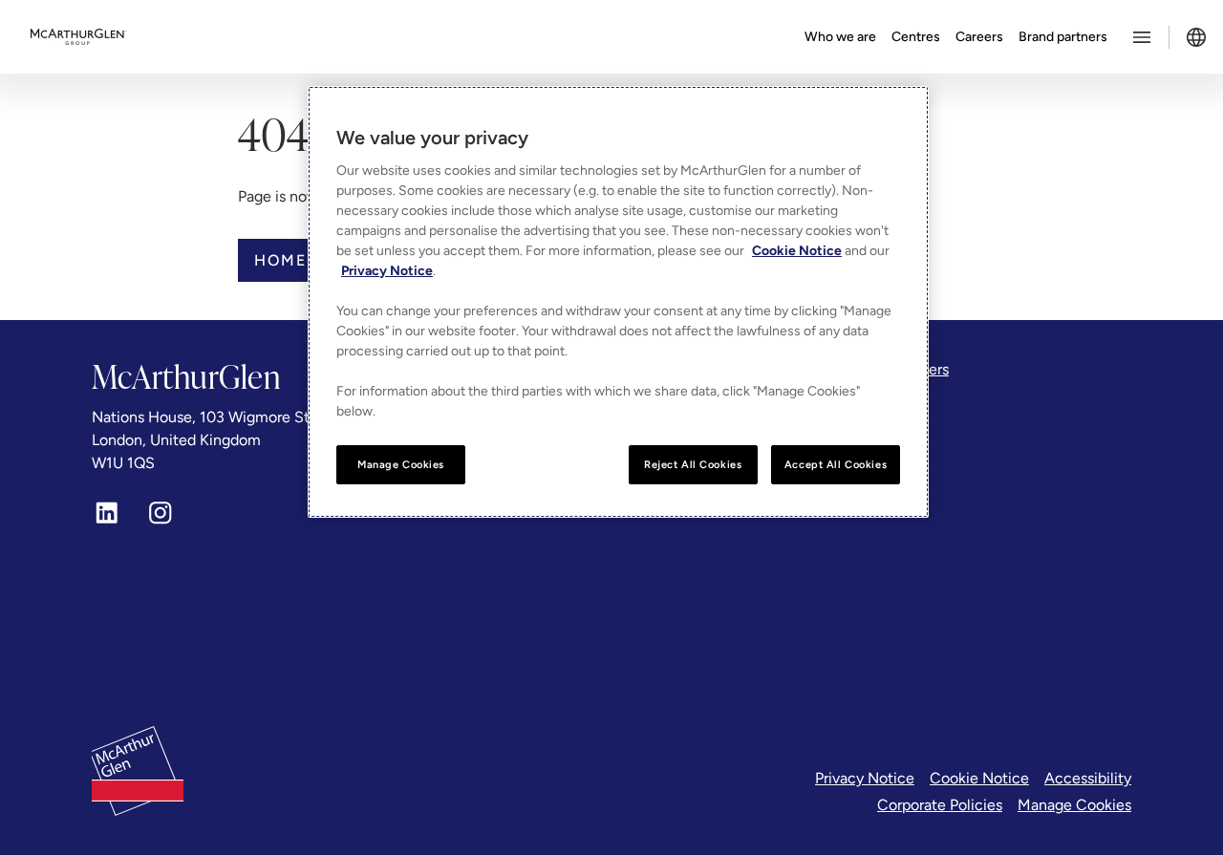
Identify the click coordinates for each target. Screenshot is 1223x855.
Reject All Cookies (692, 464)
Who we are (840, 37)
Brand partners (1063, 37)
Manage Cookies (1074, 805)
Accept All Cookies (835, 464)
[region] (618, 302)
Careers (979, 37)
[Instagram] (160, 513)
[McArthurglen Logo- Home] (78, 37)
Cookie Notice (979, 778)
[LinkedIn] (107, 513)
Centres (915, 37)
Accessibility (1087, 778)
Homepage (304, 260)
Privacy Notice (864, 778)
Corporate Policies (939, 805)
